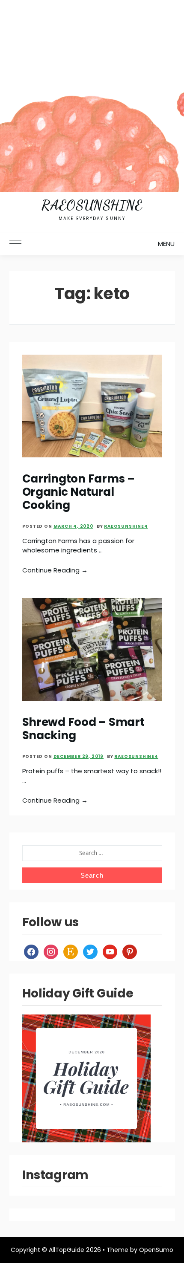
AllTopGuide (66, 1250)
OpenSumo (156, 1250)
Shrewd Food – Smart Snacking (83, 728)
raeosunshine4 (126, 526)
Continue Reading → (55, 570)
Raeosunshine (92, 205)
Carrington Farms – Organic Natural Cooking (78, 492)
